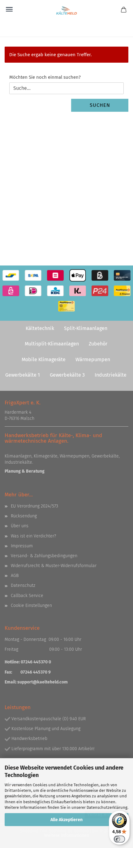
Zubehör (98, 344)
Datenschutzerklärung (107, 807)
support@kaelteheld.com (42, 682)
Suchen (100, 105)
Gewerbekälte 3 (67, 375)
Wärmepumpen (92, 359)
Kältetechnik (40, 328)
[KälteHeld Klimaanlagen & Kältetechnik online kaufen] (66, 11)
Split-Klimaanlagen (85, 328)
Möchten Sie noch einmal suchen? (45, 77)
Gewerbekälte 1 (22, 375)
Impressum (22, 546)
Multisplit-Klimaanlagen (52, 344)
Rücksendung (24, 516)
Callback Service (27, 595)
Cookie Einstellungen (31, 605)
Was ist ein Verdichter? (33, 536)
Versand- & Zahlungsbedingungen (44, 555)
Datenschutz (23, 585)
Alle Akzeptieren (66, 819)
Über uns (19, 525)
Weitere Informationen (66, 835)
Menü (9, 9)
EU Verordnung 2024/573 (34, 506)
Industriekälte (111, 375)
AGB (15, 575)
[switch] (119, 839)
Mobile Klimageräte (44, 359)
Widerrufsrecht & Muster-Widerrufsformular (54, 565)
